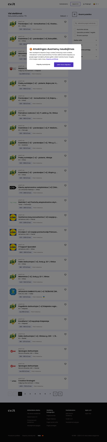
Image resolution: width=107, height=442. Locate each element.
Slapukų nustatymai (43, 64)
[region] (54, 57)
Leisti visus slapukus (64, 65)
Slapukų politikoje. (52, 59)
